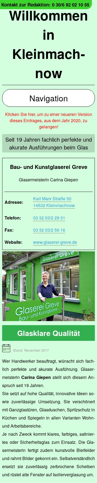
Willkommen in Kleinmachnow (48, 43)
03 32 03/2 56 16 (49, 230)
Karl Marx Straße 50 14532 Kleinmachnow (54, 201)
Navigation (48, 98)
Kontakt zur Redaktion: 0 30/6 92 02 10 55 (45, 4)
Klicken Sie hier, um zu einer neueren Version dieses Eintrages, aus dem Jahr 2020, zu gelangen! (48, 120)
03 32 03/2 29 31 (49, 218)
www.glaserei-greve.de (55, 242)
